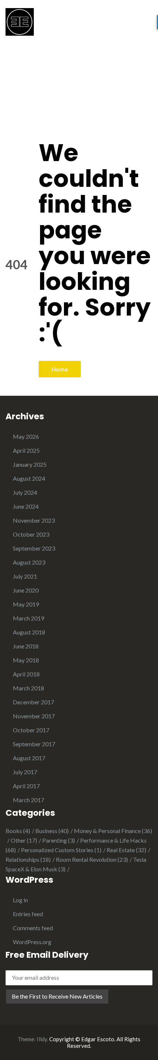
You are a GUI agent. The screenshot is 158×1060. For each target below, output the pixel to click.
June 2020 (26, 590)
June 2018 (26, 646)
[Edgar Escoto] (20, 20)
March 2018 (28, 687)
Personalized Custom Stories (61, 849)
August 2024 (29, 478)
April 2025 (26, 450)
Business (52, 830)
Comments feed (33, 927)
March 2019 (28, 618)
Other (24, 840)
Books (18, 830)
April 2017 (26, 785)
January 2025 (30, 464)
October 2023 (31, 534)
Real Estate (126, 849)
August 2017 (29, 757)
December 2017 (33, 701)
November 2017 (34, 715)
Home (59, 369)
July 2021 (25, 576)
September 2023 (34, 548)
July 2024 (25, 492)
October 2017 (31, 729)
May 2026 (26, 436)
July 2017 (25, 771)
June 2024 (26, 506)
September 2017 (34, 743)
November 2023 (34, 520)
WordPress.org (32, 941)
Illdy (42, 1039)
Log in (20, 899)
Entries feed (28, 913)
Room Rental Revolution (92, 859)
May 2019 (26, 604)
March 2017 (28, 799)
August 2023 (29, 562)
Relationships (28, 859)
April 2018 (26, 673)
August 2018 (29, 632)
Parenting (58, 840)
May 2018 (26, 660)
